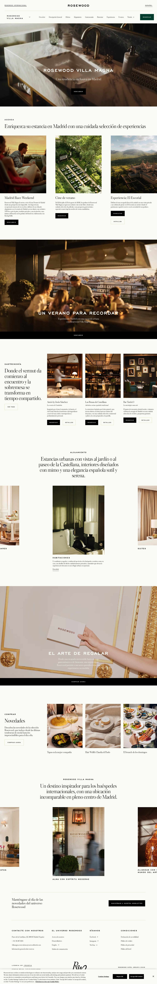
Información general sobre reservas (23, 949)
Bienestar (100, 17)
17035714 (28, 965)
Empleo (56, 945)
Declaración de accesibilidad (129, 937)
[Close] (153, 976)
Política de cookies (126, 941)
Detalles (118, 221)
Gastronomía (89, 17)
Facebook (94, 937)
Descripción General (55, 17)
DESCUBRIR (78, 91)
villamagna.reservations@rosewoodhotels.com (26, 945)
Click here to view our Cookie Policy (47, 982)
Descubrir (12, 222)
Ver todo (11, 407)
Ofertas (68, 17)
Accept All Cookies (136, 976)
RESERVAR (131, 420)
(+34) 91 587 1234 (17, 941)
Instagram (94, 941)
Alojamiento (77, 17)
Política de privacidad (127, 945)
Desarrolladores (57, 941)
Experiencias (111, 17)
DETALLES (69, 422)
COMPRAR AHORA (14, 742)
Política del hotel (126, 949)
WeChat (94, 945)
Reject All (120, 976)
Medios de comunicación (60, 949)
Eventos (121, 17)
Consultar (119, 213)
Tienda (129, 17)
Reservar (63, 216)
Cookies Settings (103, 976)
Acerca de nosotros (58, 937)
